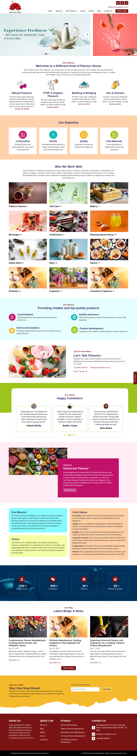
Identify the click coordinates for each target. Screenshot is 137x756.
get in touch (120, 361)
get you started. (23, 109)
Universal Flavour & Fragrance (38, 753)
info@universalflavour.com (118, 7)
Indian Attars (15, 263)
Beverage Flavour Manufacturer (73, 732)
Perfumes (14, 291)
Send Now (107, 689)
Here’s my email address (80, 685)
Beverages (14, 234)
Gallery (91, 11)
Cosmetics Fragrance (101, 291)
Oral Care (54, 206)
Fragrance (54, 291)
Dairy (52, 263)
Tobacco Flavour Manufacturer (72, 729)
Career (83, 11)
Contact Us (44, 739)
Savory (94, 263)
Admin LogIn (122, 11)
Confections (55, 234)
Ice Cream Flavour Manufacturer (73, 736)
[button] (87, 34)
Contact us (108, 11)
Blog (99, 11)
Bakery (94, 206)
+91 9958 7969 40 (80, 367)
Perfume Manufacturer (69, 725)
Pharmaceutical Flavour (102, 234)
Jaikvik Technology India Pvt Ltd (115, 753)
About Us (59, 11)
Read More (69, 490)
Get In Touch (79, 371)
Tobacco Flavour (17, 206)
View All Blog (68, 668)
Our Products (71, 11)
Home (50, 11)
